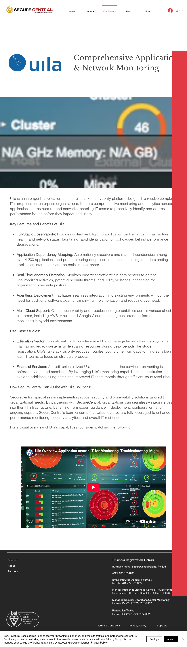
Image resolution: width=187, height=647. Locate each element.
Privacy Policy (99, 642)
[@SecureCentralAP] (180, 35)
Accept (171, 639)
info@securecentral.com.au (136, 579)
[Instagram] (180, 28)
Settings (154, 639)
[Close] (182, 639)
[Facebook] (180, 22)
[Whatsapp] (180, 16)
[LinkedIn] (180, 9)
